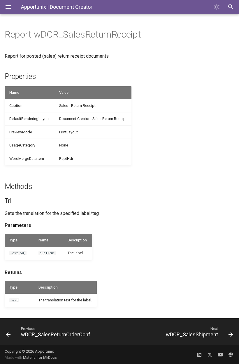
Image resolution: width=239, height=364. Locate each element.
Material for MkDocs (40, 357)
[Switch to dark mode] (217, 7)
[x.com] (210, 354)
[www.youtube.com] (220, 354)
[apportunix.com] (231, 354)
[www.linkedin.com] (199, 354)
